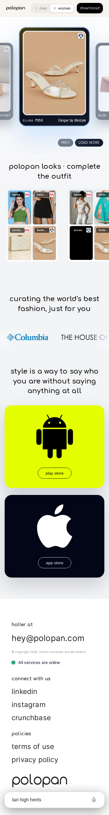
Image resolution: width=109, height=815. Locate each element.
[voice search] (94, 800)
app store (54, 562)
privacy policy (35, 759)
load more (89, 142)
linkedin (24, 691)
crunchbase (31, 717)
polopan (15, 8)
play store (55, 473)
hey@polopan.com (48, 638)
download (90, 8)
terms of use (33, 746)
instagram (29, 704)
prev (65, 142)
